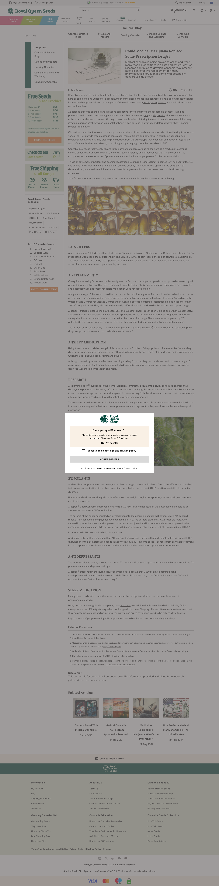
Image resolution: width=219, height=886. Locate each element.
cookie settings (105, 450)
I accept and (111, 450)
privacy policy (128, 450)
